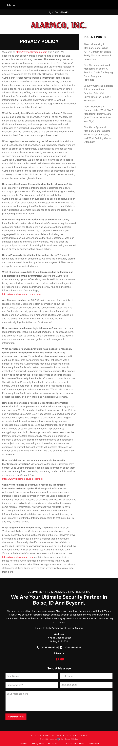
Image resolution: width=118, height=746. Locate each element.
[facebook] (57, 659)
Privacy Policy (54, 743)
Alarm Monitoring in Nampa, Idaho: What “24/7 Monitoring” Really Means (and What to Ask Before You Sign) (98, 114)
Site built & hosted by (59, 739)
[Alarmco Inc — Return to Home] (59, 25)
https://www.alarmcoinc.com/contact (22, 294)
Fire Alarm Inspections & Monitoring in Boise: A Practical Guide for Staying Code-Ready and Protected (98, 72)
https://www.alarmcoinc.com (31, 52)
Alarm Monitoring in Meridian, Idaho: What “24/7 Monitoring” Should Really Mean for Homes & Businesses (97, 51)
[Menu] (4, 5)
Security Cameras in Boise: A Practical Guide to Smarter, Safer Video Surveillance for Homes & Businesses (98, 93)
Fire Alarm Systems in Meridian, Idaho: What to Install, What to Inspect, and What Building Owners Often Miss (98, 134)
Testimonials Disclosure (74, 743)
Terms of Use (93, 743)
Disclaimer (23, 743)
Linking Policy (38, 743)
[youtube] (62, 659)
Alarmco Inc (48, 735)
